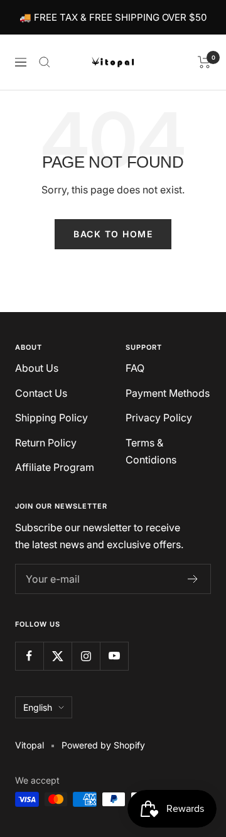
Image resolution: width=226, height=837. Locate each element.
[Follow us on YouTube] (114, 656)
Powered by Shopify (103, 745)
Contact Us (41, 393)
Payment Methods (168, 393)
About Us (36, 368)
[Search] (44, 62)
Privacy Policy (159, 417)
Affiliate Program (54, 467)
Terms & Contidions (151, 451)
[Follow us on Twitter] (57, 656)
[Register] (193, 579)
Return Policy (46, 442)
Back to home (113, 234)
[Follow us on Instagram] (86, 656)
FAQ (135, 368)
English (37, 707)
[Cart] (204, 62)
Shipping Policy (51, 417)
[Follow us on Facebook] (29, 656)
